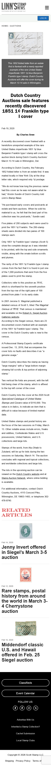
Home (5, 26)
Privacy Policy (23, 761)
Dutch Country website (27, 474)
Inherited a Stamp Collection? (25, 727)
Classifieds (25, 682)
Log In (43, 18)
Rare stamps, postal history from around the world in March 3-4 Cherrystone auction (24, 601)
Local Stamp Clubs (25, 740)
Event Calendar (25, 693)
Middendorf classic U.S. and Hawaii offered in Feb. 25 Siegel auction (22, 652)
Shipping (9, 761)
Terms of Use (39, 761)
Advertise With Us (25, 720)
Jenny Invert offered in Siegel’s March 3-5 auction (24, 552)
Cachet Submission (25, 733)
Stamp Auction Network (13, 478)
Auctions (15, 26)
